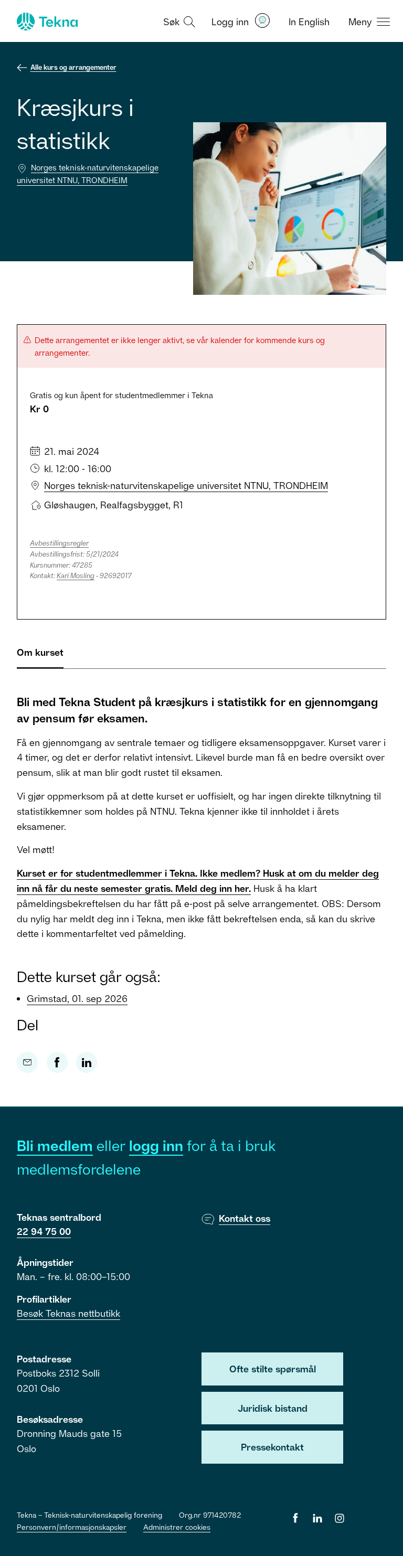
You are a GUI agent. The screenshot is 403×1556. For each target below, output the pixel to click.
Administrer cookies (176, 1526)
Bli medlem (55, 1145)
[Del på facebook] (57, 1062)
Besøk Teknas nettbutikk (68, 1313)
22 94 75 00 (44, 1231)
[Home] (46, 21)
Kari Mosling (75, 575)
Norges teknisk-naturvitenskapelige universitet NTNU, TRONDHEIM (186, 485)
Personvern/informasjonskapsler (71, 1526)
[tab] (40, 656)
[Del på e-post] (27, 1062)
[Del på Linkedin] (86, 1062)
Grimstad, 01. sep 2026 (77, 998)
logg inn (156, 1145)
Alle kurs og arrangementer (73, 67)
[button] (178, 21)
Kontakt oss (244, 1218)
